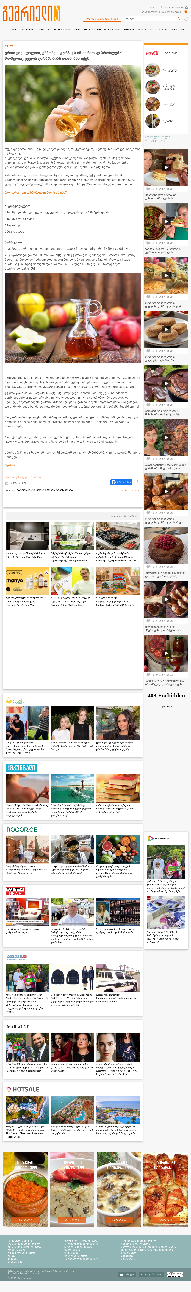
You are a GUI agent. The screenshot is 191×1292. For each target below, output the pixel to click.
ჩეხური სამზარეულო (135, 1244)
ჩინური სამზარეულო (78, 1246)
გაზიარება (124, 482)
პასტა (11, 1255)
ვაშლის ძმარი (26, 490)
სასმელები (15, 1261)
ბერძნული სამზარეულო (81, 1244)
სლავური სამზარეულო (24, 1244)
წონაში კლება (45, 490)
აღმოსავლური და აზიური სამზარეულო (148, 1246)
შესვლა (154, 7)
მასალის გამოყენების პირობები (23, 477)
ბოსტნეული (129, 1252)
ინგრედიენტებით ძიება (102, 18)
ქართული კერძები (20, 1241)
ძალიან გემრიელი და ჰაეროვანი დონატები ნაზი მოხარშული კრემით (163, 630)
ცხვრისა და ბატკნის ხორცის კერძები (147, 1249)
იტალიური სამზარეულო (81, 1241)
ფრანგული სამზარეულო (138, 1241)
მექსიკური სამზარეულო (24, 1246)
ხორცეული (72, 1249)
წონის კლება (64, 490)
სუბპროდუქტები (75, 1255)
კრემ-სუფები (17, 1249)
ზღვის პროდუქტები (21, 1252)
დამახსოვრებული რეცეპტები (162, 11)
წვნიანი (13, 1258)
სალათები (71, 1252)
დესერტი (127, 1255)
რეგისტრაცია (173, 7)
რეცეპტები (25, 1220)
